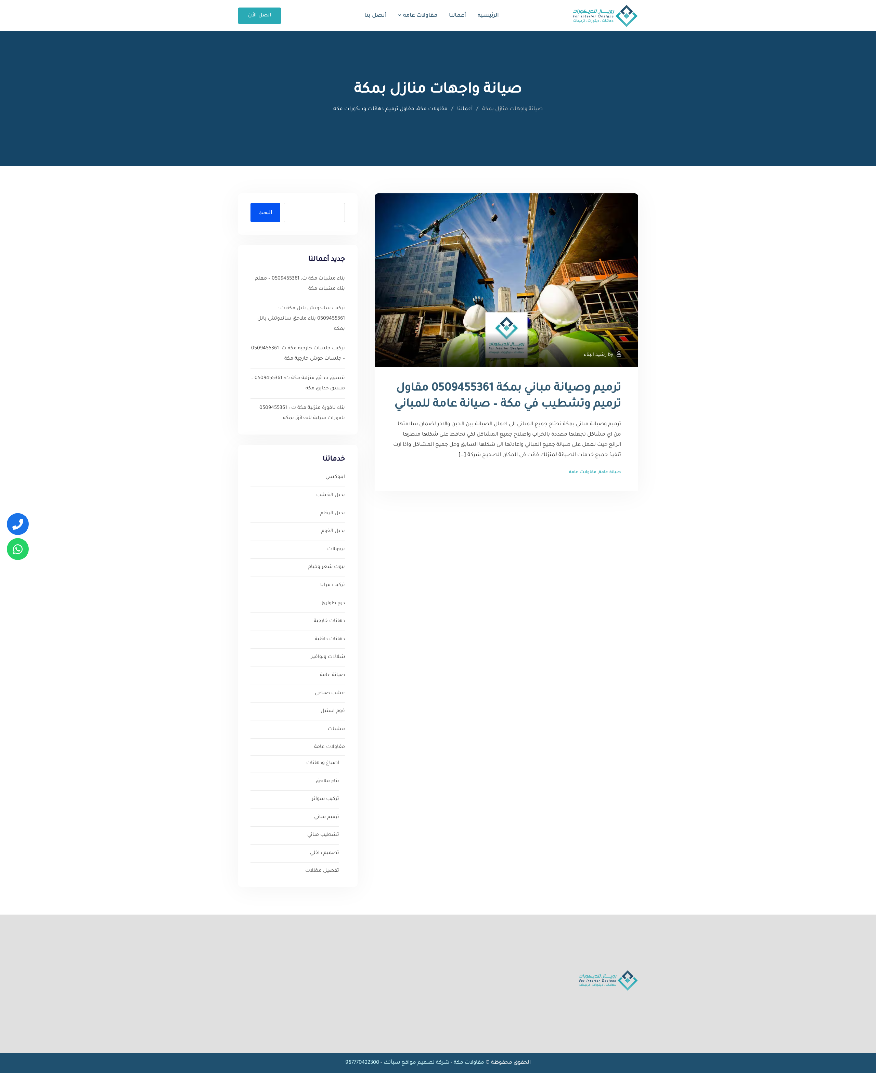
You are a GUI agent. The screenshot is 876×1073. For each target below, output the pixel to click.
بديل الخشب (330, 495)
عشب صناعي (330, 693)
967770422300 (362, 1063)
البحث (265, 212)
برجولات (336, 549)
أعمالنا (457, 16)
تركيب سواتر (325, 799)
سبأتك (392, 1063)
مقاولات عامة (420, 16)
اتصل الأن (259, 15)
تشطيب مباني (323, 835)
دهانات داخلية (330, 639)
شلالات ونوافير (328, 657)
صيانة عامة (610, 472)
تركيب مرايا (332, 585)
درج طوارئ (333, 603)
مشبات (336, 729)
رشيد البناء (595, 355)
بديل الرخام (332, 513)
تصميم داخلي (324, 853)
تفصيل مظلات (322, 871)
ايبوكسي (335, 477)
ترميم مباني (326, 817)
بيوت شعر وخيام (326, 567)
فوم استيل (333, 711)
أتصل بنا (375, 16)
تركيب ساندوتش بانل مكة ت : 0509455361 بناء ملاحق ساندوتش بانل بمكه (301, 319)
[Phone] (18, 524)
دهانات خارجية (329, 621)
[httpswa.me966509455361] (18, 549)
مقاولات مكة (468, 1063)
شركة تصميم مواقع (425, 1063)
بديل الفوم (333, 531)
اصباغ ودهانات (322, 763)
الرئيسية (488, 16)
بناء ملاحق (327, 781)
